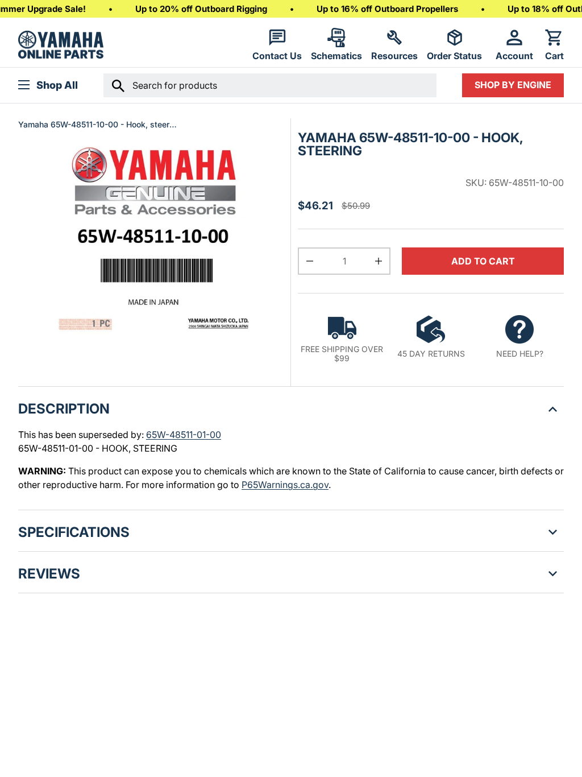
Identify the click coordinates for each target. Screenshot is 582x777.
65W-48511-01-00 (183, 434)
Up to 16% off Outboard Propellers (387, 9)
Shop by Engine (513, 84)
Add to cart (483, 261)
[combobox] (269, 85)
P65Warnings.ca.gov (285, 484)
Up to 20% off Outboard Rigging (201, 9)
